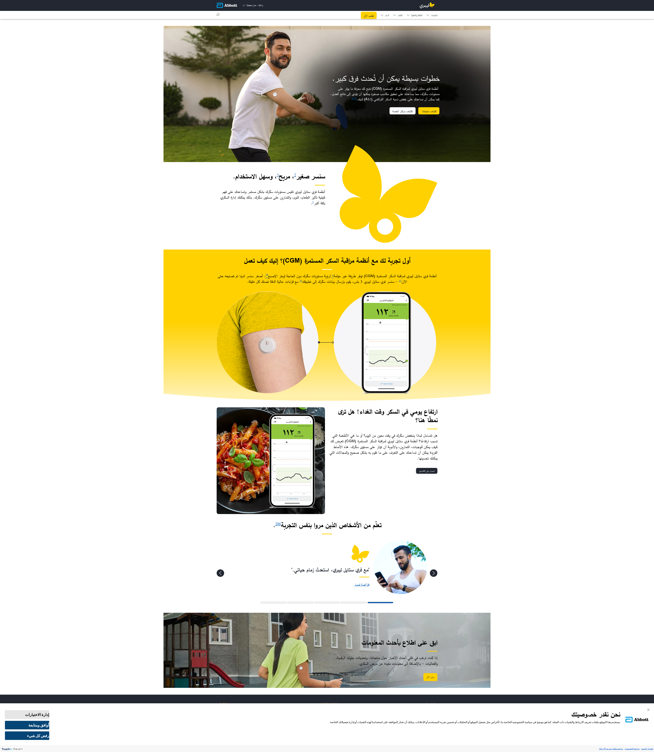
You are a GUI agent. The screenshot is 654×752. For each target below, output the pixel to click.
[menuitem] (431, 14)
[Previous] (433, 573)
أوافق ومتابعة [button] (38, 725)
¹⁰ (266, 276)
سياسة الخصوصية (632, 748)
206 (278, 524)
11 (400, 280)
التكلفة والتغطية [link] (416, 15)
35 (300, 280)
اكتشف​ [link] (400, 15)
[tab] (380, 602)
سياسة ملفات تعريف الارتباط (611, 748)
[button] (218, 14)
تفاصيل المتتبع (647, 748)
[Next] (220, 573)
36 (355, 98)
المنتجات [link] (434, 15)
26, (352, 98)
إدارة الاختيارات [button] (37, 714)
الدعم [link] (387, 15)
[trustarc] (6, 748)
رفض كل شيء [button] (38, 735)
